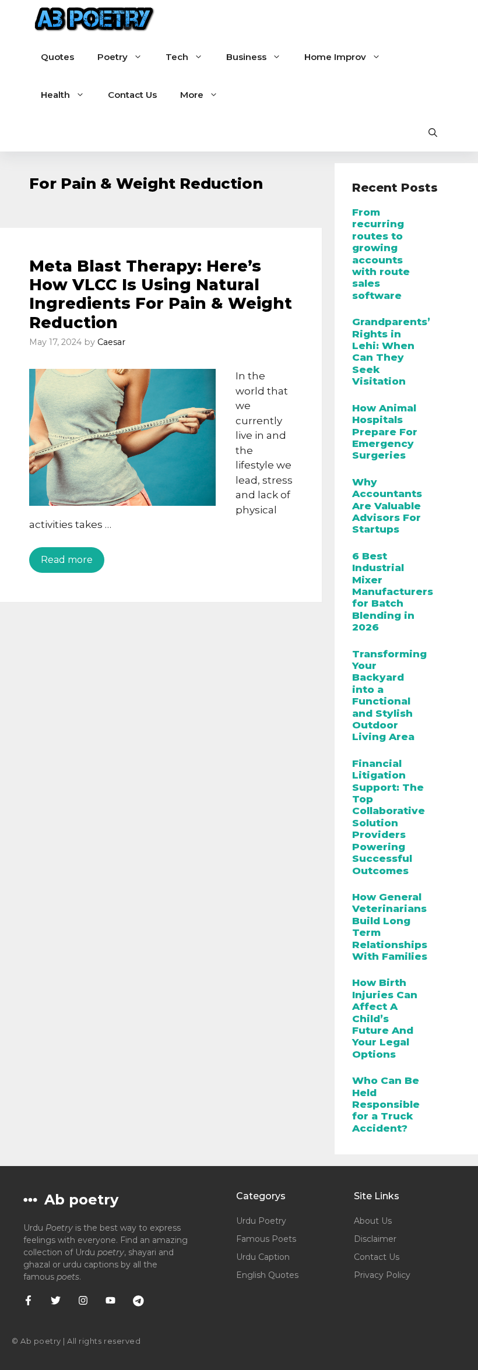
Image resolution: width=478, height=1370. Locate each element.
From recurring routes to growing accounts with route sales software (381, 253)
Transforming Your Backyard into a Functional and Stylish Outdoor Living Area (389, 695)
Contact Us (132, 94)
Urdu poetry (261, 1221)
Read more (67, 559)
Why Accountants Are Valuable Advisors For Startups (387, 506)
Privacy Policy (382, 1275)
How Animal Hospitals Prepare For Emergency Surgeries (384, 432)
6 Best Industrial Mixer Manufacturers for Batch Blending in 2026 (392, 591)
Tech (177, 56)
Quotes (57, 56)
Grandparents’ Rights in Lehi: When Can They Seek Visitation (391, 351)
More (191, 94)
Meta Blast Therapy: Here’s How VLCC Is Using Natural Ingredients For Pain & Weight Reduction (160, 294)
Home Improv (335, 56)
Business (246, 56)
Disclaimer (375, 1239)
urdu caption (263, 1257)
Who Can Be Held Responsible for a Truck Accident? (386, 1104)
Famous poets (266, 1239)
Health (55, 94)
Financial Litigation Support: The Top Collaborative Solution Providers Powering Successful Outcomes (388, 817)
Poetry (112, 56)
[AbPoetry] (94, 19)
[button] (433, 133)
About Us (373, 1221)
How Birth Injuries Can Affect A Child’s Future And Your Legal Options (384, 1018)
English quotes (267, 1275)
